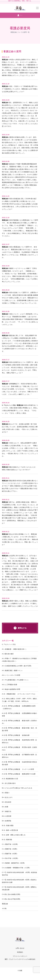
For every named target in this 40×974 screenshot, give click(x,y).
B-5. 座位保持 (6, 802)
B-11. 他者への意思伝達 (10, 830)
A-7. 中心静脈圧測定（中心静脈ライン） (15, 680)
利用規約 (20, 952)
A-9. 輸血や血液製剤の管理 (11, 689)
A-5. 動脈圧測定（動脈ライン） (12, 670)
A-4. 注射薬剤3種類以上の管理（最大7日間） (17, 666)
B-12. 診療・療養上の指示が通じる (14, 835)
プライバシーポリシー (20, 956)
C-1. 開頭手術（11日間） (10, 844)
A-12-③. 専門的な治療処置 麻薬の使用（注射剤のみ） (19, 722)
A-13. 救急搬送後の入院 (10, 778)
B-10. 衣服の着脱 (7, 825)
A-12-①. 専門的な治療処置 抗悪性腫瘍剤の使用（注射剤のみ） (18, 707)
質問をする (22, 628)
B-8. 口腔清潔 (6, 816)
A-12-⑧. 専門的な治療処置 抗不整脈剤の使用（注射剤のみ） (19, 756)
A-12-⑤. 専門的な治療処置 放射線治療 (15, 735)
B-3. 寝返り (6, 792)
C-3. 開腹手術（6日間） (10, 853)
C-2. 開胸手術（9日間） (10, 849)
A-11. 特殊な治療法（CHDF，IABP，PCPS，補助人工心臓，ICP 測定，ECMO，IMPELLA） (19, 700)
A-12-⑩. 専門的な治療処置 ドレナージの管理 (18, 769)
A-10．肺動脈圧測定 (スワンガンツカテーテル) (18, 694)
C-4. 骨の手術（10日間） (10, 858)
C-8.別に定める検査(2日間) (11, 894)
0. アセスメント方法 (9, 644)
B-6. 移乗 (5, 807)
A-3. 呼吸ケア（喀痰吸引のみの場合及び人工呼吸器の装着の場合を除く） (19, 660)
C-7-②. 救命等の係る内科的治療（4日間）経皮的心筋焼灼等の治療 (19, 881)
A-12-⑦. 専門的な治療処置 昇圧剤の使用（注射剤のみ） (19, 748)
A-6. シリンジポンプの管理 (11, 675)
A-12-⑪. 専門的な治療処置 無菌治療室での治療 (18, 774)
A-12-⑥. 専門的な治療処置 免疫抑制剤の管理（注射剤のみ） (19, 741)
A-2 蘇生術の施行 (8, 654)
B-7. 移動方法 (6, 811)
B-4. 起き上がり (7, 797)
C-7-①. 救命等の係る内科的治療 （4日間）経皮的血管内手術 (19, 874)
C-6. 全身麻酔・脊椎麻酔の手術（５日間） (16, 868)
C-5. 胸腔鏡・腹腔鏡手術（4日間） (14, 863)
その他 (4, 908)
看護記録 (5, 904)
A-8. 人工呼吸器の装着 (9, 684)
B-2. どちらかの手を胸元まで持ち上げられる (17, 788)
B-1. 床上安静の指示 (9, 783)
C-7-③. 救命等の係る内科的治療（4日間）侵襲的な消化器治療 (19, 888)
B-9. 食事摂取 (6, 821)
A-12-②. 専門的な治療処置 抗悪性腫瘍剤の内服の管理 (19, 714)
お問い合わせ (20, 948)
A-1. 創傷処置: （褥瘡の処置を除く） (14, 649)
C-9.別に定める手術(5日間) (11, 899)
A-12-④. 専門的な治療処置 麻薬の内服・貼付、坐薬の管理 (19, 729)
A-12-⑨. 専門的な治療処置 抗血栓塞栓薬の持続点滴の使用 (19, 763)
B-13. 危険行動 (7, 839)
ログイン (21, 15)
